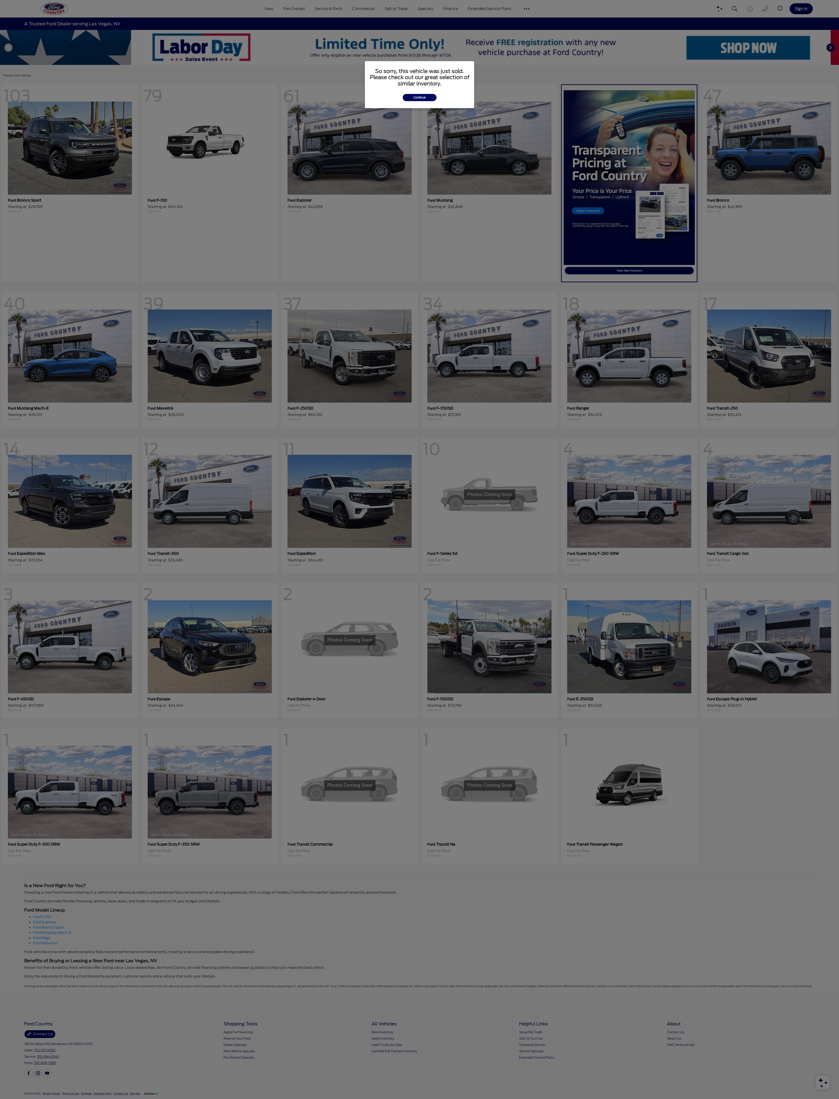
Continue (419, 97)
